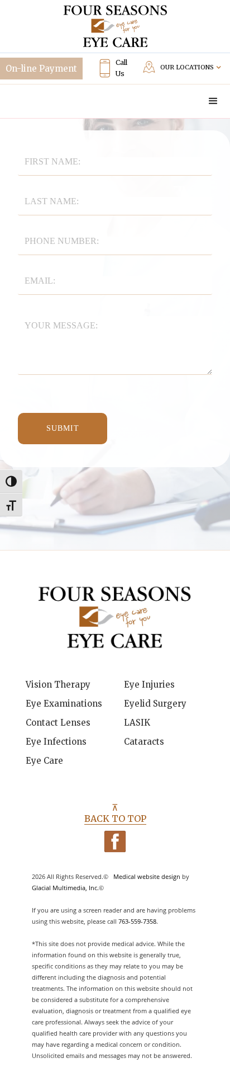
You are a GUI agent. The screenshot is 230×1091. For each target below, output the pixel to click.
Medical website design (146, 876)
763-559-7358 (137, 921)
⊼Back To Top (115, 813)
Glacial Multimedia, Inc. (65, 887)
